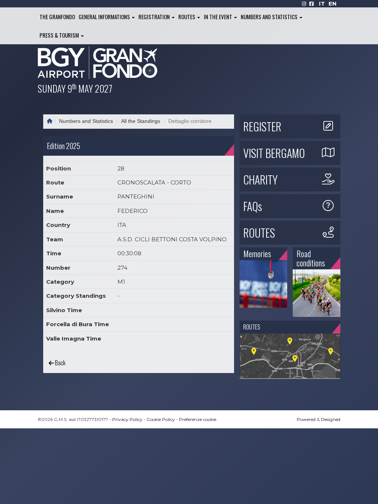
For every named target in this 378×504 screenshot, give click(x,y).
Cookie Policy (161, 419)
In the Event (218, 17)
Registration (154, 17)
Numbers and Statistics (270, 17)
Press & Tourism (59, 35)
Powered (306, 419)
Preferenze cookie (197, 419)
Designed (330, 419)
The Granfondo (57, 17)
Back (59, 362)
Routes (187, 17)
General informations (105, 17)
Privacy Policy (127, 419)
